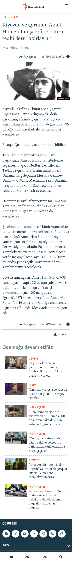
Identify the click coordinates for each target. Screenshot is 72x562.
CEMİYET (34, 358)
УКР (28, 557)
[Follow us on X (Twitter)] (15, 534)
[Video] (11, 557)
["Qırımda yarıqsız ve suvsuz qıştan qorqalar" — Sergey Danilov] (16, 389)
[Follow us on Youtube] (25, 534)
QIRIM (32, 385)
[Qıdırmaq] (61, 557)
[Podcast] (62, 534)
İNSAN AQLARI (37, 407)
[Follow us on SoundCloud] (34, 534)
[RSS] (52, 534)
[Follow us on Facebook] (6, 534)
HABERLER (10, 17)
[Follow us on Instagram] (43, 534)
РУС (44, 557)
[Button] (28, 57)
